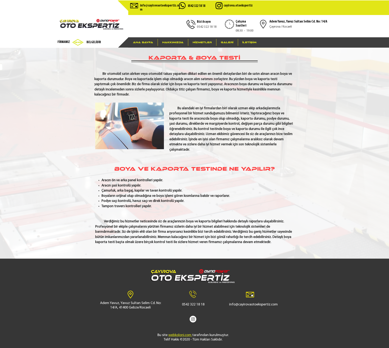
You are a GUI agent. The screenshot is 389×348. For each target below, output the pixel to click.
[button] (202, 42)
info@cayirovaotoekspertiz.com (253, 304)
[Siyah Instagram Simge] (219, 5)
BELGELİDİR (94, 42)
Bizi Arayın (204, 22)
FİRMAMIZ (64, 42)
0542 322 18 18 (196, 6)
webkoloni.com (179, 335)
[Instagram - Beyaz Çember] (193, 319)
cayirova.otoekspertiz (238, 5)
